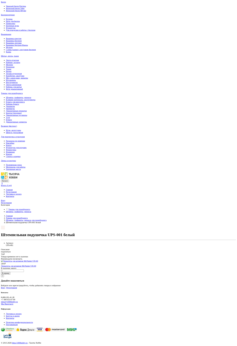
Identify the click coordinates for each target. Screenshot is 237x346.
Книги (8, 145)
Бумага (9, 120)
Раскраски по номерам (15, 141)
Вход (3, 200)
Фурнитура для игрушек (16, 148)
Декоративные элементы (16, 122)
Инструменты (12, 82)
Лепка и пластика (8, 161)
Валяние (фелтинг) (9, 126)
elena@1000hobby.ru (9, 302)
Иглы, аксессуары (13, 130)
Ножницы (10, 67)
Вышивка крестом (13, 38)
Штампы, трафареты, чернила (18, 97)
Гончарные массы (13, 169)
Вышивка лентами (14, 43)
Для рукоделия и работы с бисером (20, 30)
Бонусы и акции (13, 316)
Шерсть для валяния (14, 132)
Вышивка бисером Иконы (17, 45)
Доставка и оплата (13, 194)
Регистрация (11, 192)
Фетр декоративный (14, 89)
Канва (8, 52)
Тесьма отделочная (14, 74)
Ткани (8, 69)
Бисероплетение (8, 15)
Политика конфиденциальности (19, 322)
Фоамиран (10, 152)
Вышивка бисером (14, 41)
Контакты (10, 196)
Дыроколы (10, 106)
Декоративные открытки (16, 111)
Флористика (11, 150)
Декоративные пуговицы (16, 115)
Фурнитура (10, 28)
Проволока (10, 23)
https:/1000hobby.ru (20, 343)
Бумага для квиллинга (15, 102)
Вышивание (6, 34)
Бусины (9, 19)
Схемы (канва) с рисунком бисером (21, 50)
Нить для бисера (13, 21)
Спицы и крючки (13, 156)
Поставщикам (12, 325)
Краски (9, 154)
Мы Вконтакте (7, 304)
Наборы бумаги (12, 104)
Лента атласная (12, 60)
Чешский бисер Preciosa (16, 6)
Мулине (9, 47)
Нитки (8, 71)
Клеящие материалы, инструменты (20, 100)
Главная (9, 190)
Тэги (8, 117)
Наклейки (10, 143)
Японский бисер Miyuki (16, 11)
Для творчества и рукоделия (13, 137)
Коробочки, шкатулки (15, 76)
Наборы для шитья (14, 87)
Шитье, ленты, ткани (10, 56)
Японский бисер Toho (15, 8)
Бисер (3, 2)
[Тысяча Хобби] (10, 178)
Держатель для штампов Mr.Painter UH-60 (18, 266)
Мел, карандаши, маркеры (17, 78)
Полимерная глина (14, 165)
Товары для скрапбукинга (12, 93)
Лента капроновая (13, 85)
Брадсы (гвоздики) (14, 113)
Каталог (5, 181)
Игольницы (11, 80)
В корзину (5, 273)
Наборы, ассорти (13, 62)
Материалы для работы (15, 167)
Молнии (9, 65)
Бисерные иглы (12, 26)
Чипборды (10, 109)
